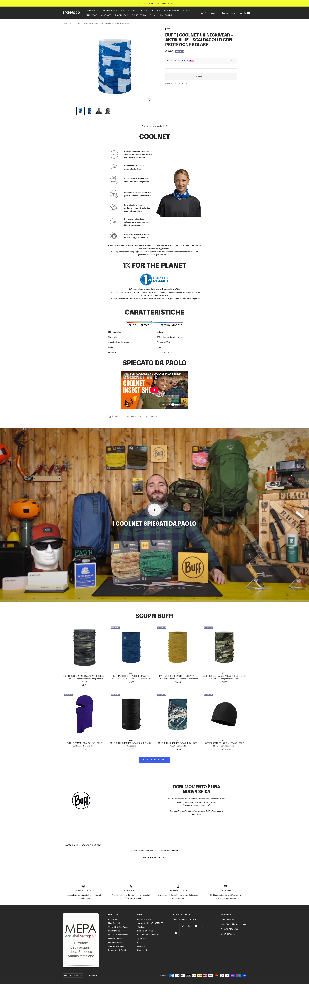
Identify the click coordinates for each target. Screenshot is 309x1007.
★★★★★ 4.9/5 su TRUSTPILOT (150, 923)
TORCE (144, 10)
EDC (123, 10)
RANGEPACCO (121, 15)
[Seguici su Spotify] (176, 932)
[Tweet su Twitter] (183, 83)
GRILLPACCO (91, 15)
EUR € (203, 13)
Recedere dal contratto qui (148, 935)
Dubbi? (115, 416)
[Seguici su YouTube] (196, 926)
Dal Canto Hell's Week (117, 950)
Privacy (140, 942)
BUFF (167, 29)
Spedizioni (141, 938)
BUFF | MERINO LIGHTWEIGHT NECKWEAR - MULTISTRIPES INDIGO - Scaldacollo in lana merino (131, 677)
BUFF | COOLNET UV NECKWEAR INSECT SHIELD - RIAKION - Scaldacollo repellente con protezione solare (84, 679)
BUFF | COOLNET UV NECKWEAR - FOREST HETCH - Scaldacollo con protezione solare (224, 677)
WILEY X (186, 10)
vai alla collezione (154, 760)
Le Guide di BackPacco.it (118, 935)
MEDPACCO (106, 15)
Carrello (244, 13)
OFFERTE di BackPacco (118, 927)
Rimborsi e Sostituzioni (146, 931)
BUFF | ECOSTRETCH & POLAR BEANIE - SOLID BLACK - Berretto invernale (224, 744)
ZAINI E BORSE (92, 10)
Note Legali (142, 950)
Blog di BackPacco (115, 942)
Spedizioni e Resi (134, 416)
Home (65, 24)
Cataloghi (141, 927)
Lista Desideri (166, 15)
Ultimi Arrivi (113, 919)
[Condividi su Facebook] (175, 83)
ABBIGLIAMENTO (171, 10)
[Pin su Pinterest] (179, 83)
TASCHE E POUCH (109, 10)
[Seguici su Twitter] (182, 926)
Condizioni (141, 946)
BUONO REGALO (139, 15)
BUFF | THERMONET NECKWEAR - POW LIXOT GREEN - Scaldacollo (177, 744)
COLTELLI (132, 10)
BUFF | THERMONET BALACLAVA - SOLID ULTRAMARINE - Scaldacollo (84, 744)
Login (234, 13)
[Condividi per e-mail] (187, 83)
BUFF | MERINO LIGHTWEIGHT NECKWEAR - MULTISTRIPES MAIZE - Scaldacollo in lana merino (178, 677)
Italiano (213, 13)
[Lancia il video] (154, 510)
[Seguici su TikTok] (202, 926)
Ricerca (225, 13)
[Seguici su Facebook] (176, 926)
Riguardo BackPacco (145, 919)
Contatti (153, 15)
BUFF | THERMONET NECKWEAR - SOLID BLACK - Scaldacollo (131, 744)
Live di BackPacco (115, 938)
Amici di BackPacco (116, 946)
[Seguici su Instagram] (189, 926)
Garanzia (153, 416)
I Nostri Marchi (114, 931)
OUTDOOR (155, 10)
